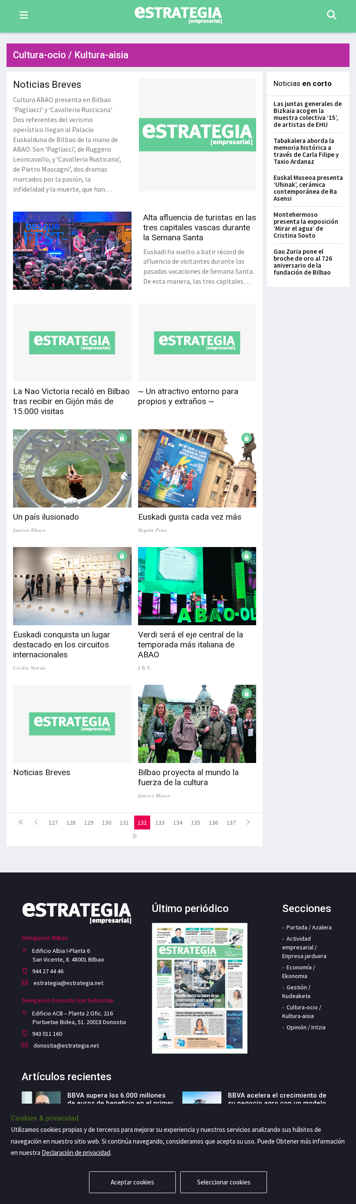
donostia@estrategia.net (65, 1045)
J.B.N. (145, 667)
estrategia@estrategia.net (67, 983)
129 (88, 822)
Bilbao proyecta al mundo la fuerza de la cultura (188, 777)
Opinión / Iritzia (306, 1027)
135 (195, 822)
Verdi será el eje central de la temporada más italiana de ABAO (190, 645)
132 (142, 822)
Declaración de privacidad (76, 1152)
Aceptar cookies (132, 1182)
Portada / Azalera (309, 927)
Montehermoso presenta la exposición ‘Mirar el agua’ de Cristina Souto (306, 224)
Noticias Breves (47, 84)
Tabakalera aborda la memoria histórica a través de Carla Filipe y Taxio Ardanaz (306, 151)
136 (213, 822)
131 (124, 822)
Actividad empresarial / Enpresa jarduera (304, 947)
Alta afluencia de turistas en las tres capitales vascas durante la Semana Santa (199, 227)
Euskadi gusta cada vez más (189, 517)
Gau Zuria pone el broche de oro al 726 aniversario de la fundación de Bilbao (303, 261)
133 (160, 822)
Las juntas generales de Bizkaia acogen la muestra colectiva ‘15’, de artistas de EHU (308, 114)
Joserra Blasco (29, 530)
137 (231, 822)
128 (71, 822)
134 (177, 822)
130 (106, 822)
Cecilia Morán (29, 667)
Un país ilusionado (46, 517)
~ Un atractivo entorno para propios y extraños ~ (188, 396)
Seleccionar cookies (224, 1182)
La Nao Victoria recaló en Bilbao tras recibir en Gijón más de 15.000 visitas (71, 401)
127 (53, 822)
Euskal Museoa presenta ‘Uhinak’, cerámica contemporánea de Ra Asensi (308, 187)
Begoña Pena (152, 530)
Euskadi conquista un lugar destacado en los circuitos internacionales (61, 645)
